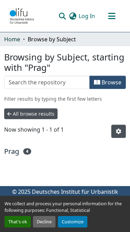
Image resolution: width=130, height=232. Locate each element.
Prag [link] (11, 151)
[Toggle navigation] (111, 16)
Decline (44, 221)
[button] (22, 16)
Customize (73, 221)
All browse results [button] (32, 113)
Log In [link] (87, 16)
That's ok (17, 221)
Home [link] (12, 39)
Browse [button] (110, 82)
